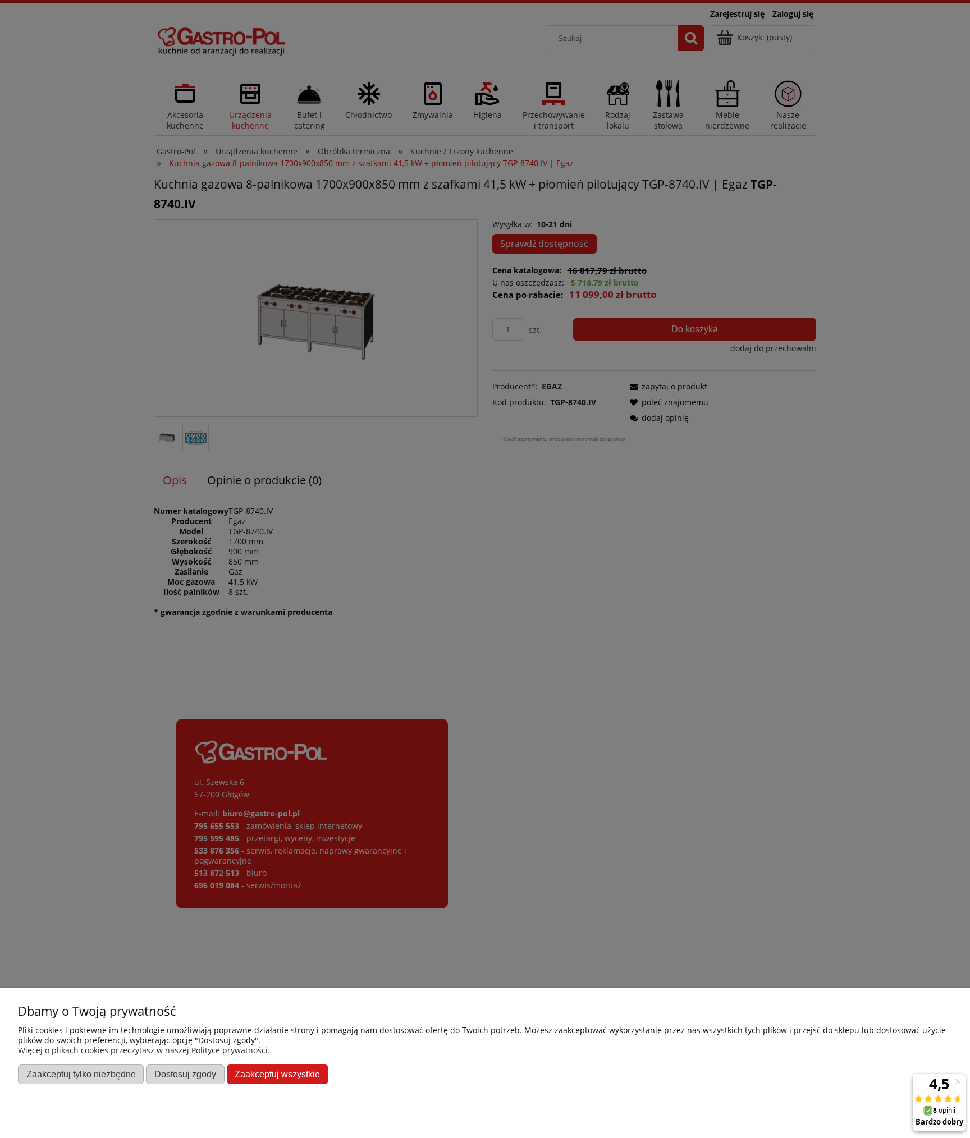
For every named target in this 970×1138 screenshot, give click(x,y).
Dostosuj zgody (185, 1074)
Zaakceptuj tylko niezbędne (81, 1074)
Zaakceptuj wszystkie (277, 1074)
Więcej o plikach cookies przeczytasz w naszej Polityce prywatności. (144, 1050)
